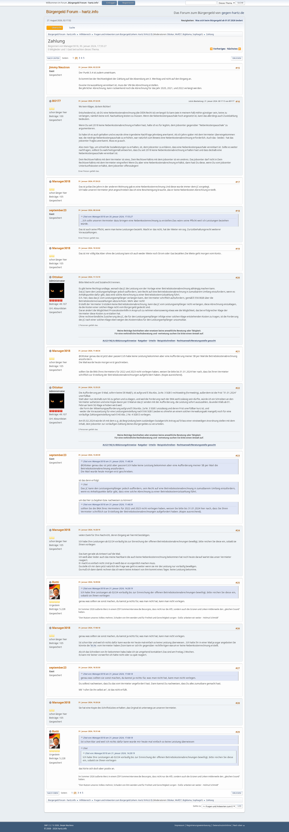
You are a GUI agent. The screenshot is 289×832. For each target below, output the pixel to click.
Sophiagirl (197, 34)
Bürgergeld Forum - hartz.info (72, 11)
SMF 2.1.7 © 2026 (51, 825)
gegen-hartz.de (233, 13)
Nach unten (53, 58)
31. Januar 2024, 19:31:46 (89, 731)
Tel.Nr (93, 645)
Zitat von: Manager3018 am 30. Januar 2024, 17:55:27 (108, 216)
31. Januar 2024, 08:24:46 (89, 210)
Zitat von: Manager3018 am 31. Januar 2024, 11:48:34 (108, 461)
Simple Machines (67, 825)
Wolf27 (178, 34)
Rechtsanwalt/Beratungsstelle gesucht (196, 340)
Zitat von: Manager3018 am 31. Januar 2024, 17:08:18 (108, 674)
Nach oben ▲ (239, 825)
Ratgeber (142, 340)
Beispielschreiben (166, 340)
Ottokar (170, 34)
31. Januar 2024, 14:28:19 (89, 529)
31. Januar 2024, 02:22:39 (89, 67)
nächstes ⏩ (234, 48)
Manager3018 (61, 181)
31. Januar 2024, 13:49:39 (89, 455)
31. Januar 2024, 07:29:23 (89, 181)
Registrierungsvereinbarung (198, 825)
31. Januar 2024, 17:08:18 (89, 627)
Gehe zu (197, 806)
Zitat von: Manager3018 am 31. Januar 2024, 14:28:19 (108, 588)
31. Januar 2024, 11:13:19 (89, 277)
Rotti (55, 582)
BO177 (56, 101)
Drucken (236, 58)
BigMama (187, 34)
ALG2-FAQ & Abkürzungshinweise (119, 340)
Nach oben (52, 793)
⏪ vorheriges (217, 48)
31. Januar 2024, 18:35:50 (89, 667)
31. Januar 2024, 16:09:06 (89, 582)
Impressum (180, 825)
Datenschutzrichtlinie (222, 825)
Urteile (152, 340)
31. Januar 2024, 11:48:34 (89, 350)
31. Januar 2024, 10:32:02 (89, 248)
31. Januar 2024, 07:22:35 (89, 101)
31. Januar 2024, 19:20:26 (89, 702)
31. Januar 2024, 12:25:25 (89, 387)
